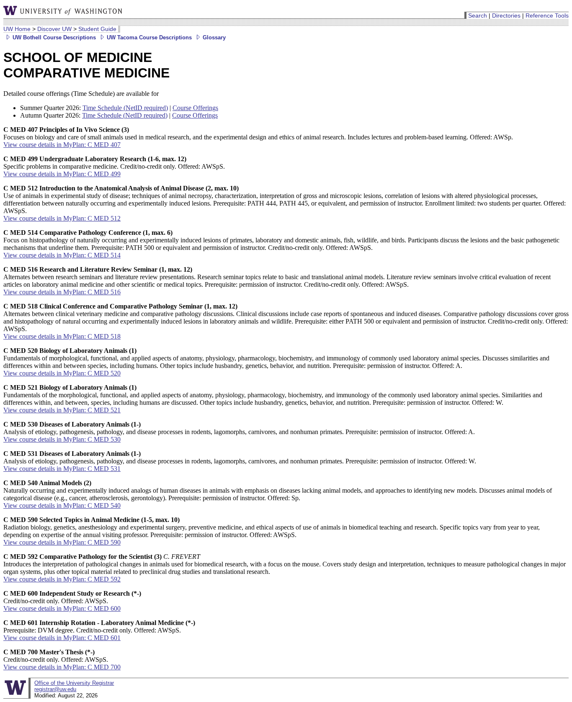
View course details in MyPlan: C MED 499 (62, 173)
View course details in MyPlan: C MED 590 (62, 542)
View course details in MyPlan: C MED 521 (62, 410)
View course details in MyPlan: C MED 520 (62, 373)
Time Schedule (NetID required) (125, 107)
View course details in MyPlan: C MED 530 (62, 439)
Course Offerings (195, 107)
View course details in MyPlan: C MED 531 (62, 468)
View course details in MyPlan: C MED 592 (62, 579)
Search (477, 15)
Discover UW (54, 29)
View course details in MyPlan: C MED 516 (62, 292)
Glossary (213, 37)
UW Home (17, 29)
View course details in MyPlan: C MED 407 (62, 144)
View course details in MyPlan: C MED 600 (62, 608)
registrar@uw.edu (55, 689)
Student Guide (97, 29)
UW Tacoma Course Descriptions (148, 37)
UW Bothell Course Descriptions (53, 37)
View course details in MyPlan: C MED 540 (62, 505)
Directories (506, 15)
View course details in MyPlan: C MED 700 (62, 667)
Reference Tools (547, 15)
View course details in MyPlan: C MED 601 (62, 637)
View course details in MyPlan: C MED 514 (62, 255)
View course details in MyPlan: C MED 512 (62, 218)
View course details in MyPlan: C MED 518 (62, 336)
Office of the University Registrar (74, 683)
